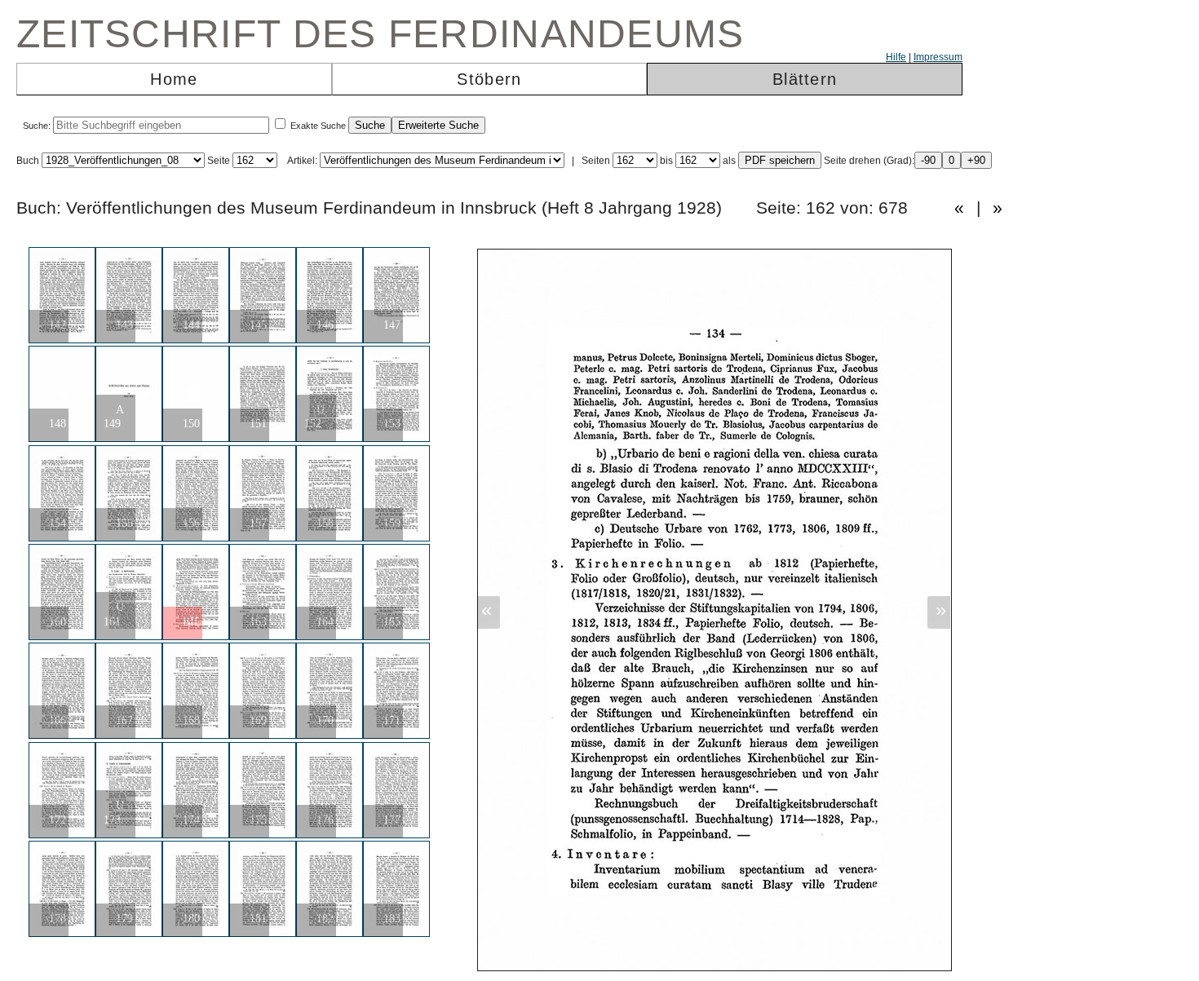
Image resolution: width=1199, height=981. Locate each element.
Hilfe (896, 57)
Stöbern (489, 79)
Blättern (804, 79)
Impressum (938, 57)
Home (173, 79)
